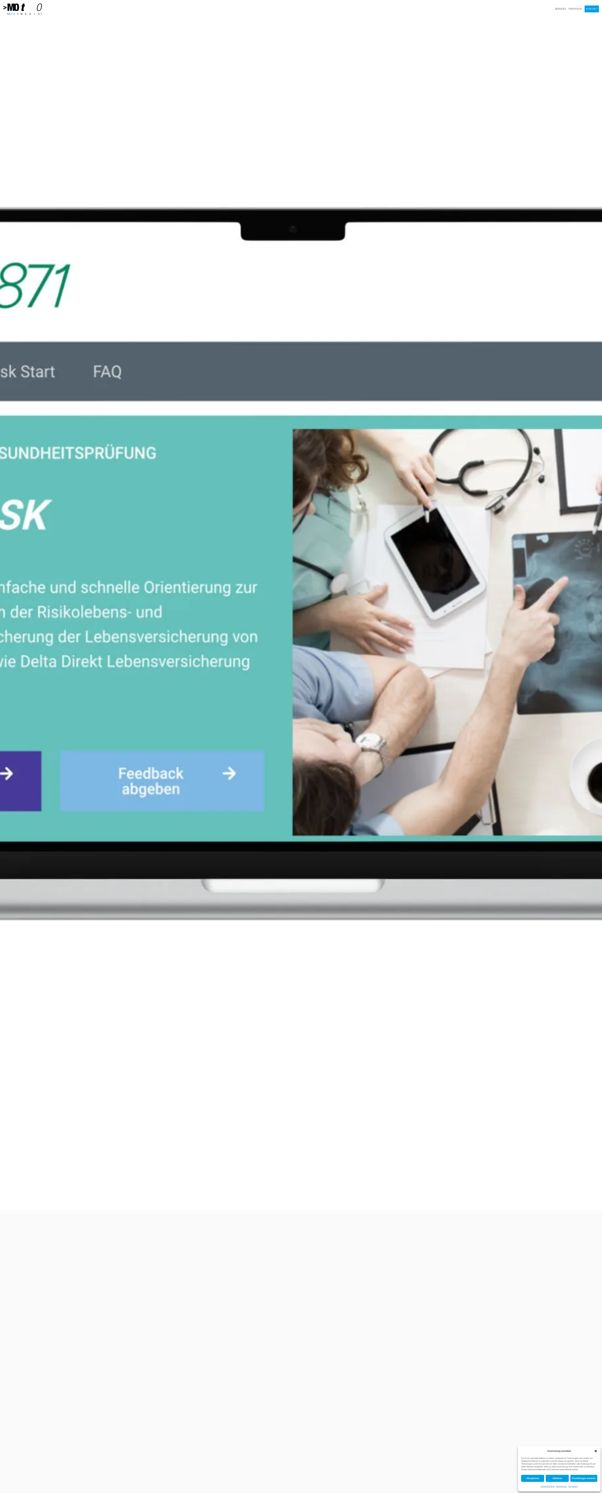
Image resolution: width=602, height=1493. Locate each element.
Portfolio (575, 9)
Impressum (573, 1486)
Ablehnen (557, 1478)
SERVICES (560, 9)
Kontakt (591, 9)
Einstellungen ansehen (584, 1478)
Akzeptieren (532, 1478)
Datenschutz (561, 1486)
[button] (595, 1451)
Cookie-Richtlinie (548, 1486)
